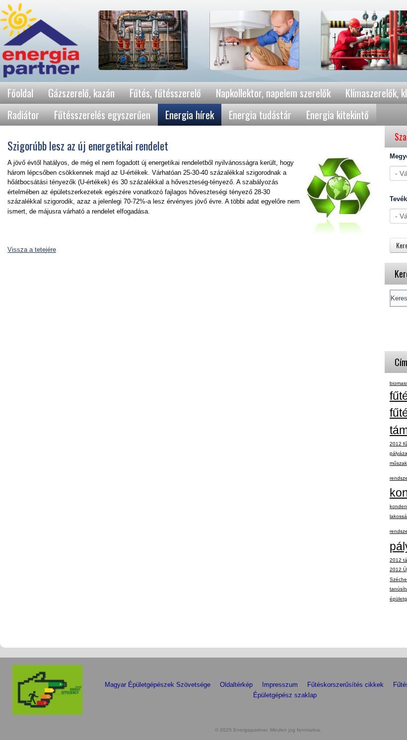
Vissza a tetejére (31, 249)
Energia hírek (189, 114)
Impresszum (280, 684)
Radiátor (23, 114)
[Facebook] (398, 631)
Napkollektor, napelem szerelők (273, 92)
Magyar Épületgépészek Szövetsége (157, 684)
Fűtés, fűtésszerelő (165, 92)
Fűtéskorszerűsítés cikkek (345, 684)
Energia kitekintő (337, 114)
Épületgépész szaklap (285, 695)
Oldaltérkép (236, 684)
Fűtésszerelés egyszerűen (102, 114)
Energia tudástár (260, 114)
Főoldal (20, 92)
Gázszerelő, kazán (81, 92)
